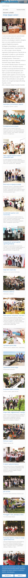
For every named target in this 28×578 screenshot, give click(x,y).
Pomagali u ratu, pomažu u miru (13, 515)
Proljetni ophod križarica (11, 464)
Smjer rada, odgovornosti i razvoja (14, 412)
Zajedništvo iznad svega (10, 367)
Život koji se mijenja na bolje (12, 184)
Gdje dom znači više (9, 270)
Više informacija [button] (10, 572)
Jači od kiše (6, 491)
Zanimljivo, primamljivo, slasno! (13, 104)
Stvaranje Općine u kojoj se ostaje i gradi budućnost (13, 538)
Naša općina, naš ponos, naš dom (13, 315)
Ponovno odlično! (8, 292)
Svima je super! (8, 441)
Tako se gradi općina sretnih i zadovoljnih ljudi (12, 156)
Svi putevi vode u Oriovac (11, 389)
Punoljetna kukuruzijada (10, 126)
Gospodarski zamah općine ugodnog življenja (11, 243)
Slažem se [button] (20, 575)
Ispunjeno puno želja (9, 345)
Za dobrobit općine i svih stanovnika (11, 214)
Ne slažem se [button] (8, 575)
